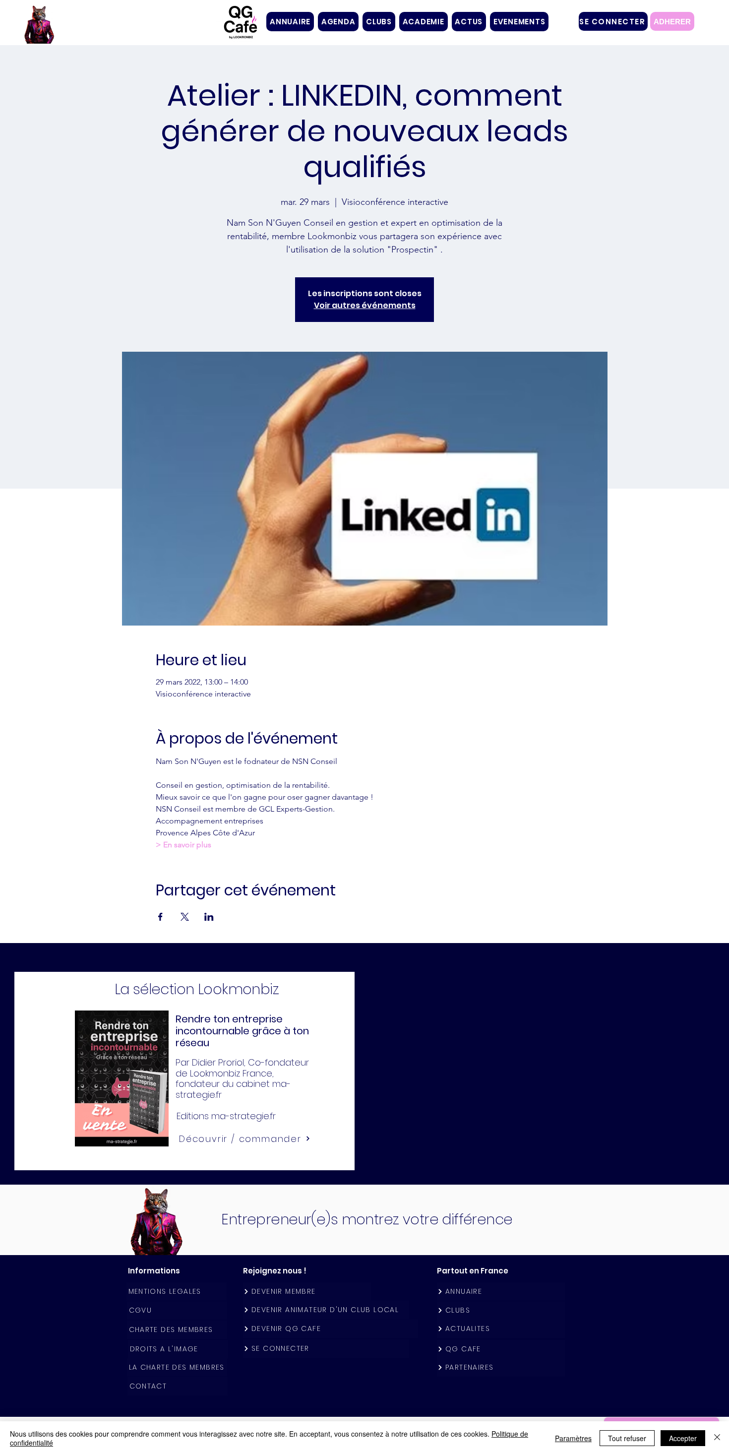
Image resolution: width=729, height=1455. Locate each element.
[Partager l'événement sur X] (184, 917)
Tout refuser (627, 1438)
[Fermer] (717, 1438)
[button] (379, 21)
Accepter (683, 1438)
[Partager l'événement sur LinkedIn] (209, 917)
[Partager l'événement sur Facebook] (160, 917)
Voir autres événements (365, 305)
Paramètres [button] (573, 1438)
